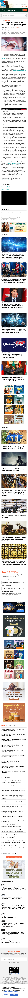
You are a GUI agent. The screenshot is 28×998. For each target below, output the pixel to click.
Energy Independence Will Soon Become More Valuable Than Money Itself (13, 916)
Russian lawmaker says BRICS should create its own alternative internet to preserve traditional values (12, 379)
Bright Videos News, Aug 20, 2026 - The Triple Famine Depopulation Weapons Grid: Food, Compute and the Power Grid (13, 934)
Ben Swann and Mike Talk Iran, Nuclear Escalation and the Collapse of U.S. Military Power (12, 898)
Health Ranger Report (7, 881)
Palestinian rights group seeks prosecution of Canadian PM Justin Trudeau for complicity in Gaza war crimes (12, 306)
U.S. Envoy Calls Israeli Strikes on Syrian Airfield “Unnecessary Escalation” (12, 751)
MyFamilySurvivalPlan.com (7, 186)
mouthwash (17, 32)
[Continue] (25, 959)
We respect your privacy (14, 962)
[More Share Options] (9, 30)
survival (9, 33)
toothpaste (3, 34)
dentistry (5, 32)
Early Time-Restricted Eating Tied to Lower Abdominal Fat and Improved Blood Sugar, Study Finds (12, 847)
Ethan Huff (9, 277)
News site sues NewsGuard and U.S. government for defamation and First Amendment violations (12, 355)
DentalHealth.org (5, 189)
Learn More (6, 994)
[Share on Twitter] (7, 30)
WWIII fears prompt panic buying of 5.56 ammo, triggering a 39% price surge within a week (13, 539)
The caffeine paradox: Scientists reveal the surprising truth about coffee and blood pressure (12, 830)
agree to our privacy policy (11, 991)
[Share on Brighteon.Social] (2, 30)
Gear (8, 32)
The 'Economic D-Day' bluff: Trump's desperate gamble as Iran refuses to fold (12, 786)
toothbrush (21, 33)
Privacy (8, 978)
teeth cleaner (16, 33)
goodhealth (12, 32)
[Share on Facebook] (5, 30)
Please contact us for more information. (9, 595)
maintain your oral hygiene (14, 163)
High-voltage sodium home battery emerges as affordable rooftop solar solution (12, 812)
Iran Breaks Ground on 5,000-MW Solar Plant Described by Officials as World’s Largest (11, 825)
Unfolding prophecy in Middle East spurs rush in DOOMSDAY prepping (13, 469)
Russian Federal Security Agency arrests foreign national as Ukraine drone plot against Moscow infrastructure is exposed (12, 745)
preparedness (4, 33)
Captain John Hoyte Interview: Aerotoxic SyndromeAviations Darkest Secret (12, 941)
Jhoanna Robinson (10, 27)
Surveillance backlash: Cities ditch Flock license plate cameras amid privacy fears (12, 852)
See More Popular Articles (14, 857)
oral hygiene (22, 32)
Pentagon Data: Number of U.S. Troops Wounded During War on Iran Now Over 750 (12, 730)
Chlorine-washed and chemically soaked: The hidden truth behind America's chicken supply (12, 807)
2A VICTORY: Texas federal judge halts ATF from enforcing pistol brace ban (13, 447)
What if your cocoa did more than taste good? (12, 816)
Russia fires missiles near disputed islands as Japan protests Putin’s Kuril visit (13, 755)
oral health (7, 20)
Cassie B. (9, 302)
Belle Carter (9, 252)
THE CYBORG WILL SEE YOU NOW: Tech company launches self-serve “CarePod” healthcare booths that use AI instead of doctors (13, 331)
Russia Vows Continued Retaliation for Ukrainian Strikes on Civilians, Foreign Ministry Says (12, 781)
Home (2, 20)
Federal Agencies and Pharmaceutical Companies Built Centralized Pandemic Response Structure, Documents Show (12, 761)
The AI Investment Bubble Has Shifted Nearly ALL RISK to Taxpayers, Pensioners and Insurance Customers (13, 925)
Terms (11, 978)
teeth (12, 33)
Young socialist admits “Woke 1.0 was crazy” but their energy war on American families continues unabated (12, 797)
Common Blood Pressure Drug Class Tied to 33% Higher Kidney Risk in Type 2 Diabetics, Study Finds (13, 841)
